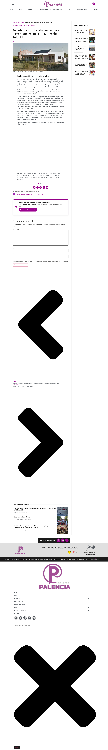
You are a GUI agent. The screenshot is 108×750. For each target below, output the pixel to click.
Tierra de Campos (30, 25)
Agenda (96, 10)
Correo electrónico (18, 254)
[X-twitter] (93, 547)
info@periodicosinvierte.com (89, 552)
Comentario (16, 229)
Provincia (30, 10)
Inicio (11, 10)
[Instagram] (29, 618)
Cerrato (15, 512)
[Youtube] (34, 618)
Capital (21, 10)
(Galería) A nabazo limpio (22, 517)
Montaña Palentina (38, 530)
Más (69, 10)
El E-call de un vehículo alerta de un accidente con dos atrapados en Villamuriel (35, 509)
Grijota (41, 183)
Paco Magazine (44, 10)
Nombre (15, 248)
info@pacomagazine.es (90, 554)
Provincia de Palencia (20, 22)
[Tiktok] (25, 618)
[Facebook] (89, 547)
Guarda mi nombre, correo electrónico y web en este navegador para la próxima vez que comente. (40, 261)
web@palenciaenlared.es (89, 551)
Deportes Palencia (82, 10)
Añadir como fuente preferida (28, 209)
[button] (34, 187)
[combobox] (55, 625)
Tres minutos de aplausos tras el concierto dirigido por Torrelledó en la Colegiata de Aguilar (31, 526)
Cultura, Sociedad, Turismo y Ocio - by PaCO (23, 530)
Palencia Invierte (57, 10)
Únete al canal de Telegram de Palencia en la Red (29, 194)
